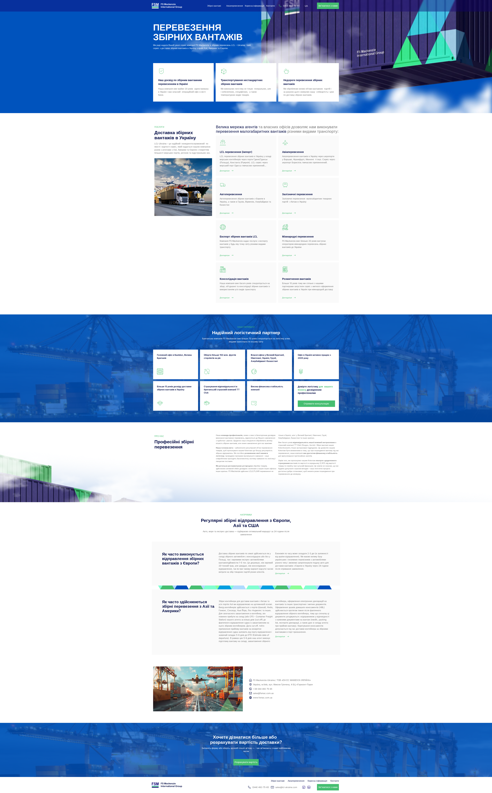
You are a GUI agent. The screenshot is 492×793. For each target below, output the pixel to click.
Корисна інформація (254, 5)
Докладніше (280, 573)
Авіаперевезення (234, 5)
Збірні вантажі (278, 781)
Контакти (270, 5)
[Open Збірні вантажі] (223, 5)
